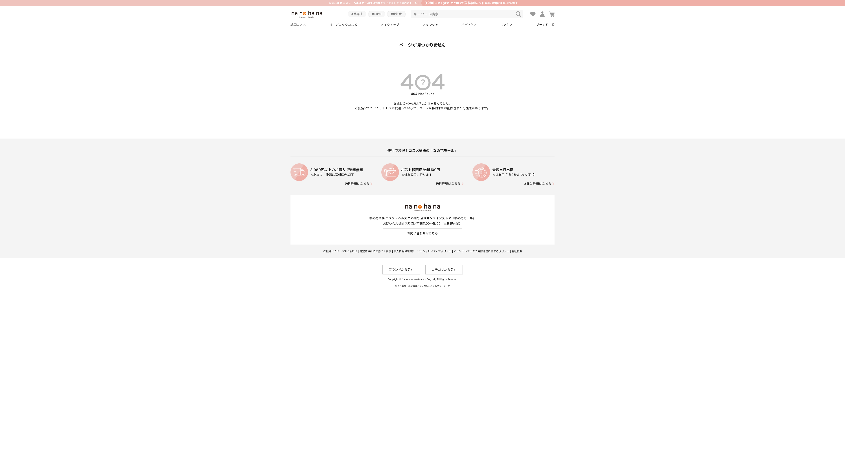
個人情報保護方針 (404, 251)
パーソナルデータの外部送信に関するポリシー (481, 251)
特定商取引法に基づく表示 (375, 251)
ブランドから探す (401, 269)
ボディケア (469, 25)
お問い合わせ (349, 251)
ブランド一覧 (545, 25)
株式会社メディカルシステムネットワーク (429, 286)
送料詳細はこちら (357, 183)
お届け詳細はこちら (537, 183)
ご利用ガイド (331, 251)
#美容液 (357, 14)
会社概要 (517, 251)
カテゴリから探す (444, 269)
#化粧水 (396, 14)
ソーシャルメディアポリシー (434, 251)
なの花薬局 (400, 286)
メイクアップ (390, 25)
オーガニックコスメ (343, 25)
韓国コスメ (298, 25)
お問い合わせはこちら (422, 233)
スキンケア (430, 25)
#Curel (377, 14)
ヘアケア (506, 25)
